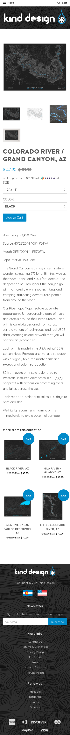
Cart (64, 2)
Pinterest (35, 707)
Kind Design (47, 582)
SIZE (6, 182)
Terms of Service (35, 667)
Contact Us (35, 641)
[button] (35, 178)
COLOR (8, 199)
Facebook (35, 691)
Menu (10, 2)
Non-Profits (35, 657)
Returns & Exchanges (35, 646)
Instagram (35, 696)
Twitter (35, 702)
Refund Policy (35, 672)
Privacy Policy (35, 652)
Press (35, 662)
